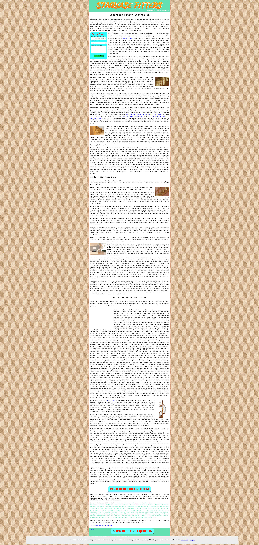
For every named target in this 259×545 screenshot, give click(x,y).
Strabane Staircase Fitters (125, 510)
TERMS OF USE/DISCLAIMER (163, 10)
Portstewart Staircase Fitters (101, 510)
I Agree (192, 540)
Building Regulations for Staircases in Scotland (143, 114)
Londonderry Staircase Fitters (124, 517)
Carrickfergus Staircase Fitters (133, 515)
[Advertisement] (101, 318)
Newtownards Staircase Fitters (101, 517)
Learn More (184, 540)
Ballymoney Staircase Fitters (115, 508)
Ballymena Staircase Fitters (157, 515)
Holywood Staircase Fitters (158, 508)
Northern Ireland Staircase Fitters (150, 510)
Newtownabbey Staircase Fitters (156, 512)
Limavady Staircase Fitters (114, 512)
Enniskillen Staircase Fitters (151, 503)
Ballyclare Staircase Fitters (117, 505)
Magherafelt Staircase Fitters (141, 505)
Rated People (128, 38)
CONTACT (153, 10)
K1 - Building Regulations (132, 116)
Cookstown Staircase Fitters (137, 508)
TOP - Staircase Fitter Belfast (101, 525)
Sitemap (92, 529)
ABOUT (148, 10)
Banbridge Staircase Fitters (129, 506)
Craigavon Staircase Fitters (107, 506)
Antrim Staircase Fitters (141, 514)
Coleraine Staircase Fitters (151, 506)
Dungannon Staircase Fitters (146, 517)
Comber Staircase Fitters (135, 512)
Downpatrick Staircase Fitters (108, 515)
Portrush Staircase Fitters (127, 503)
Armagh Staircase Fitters (99, 514)
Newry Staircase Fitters (120, 514)
